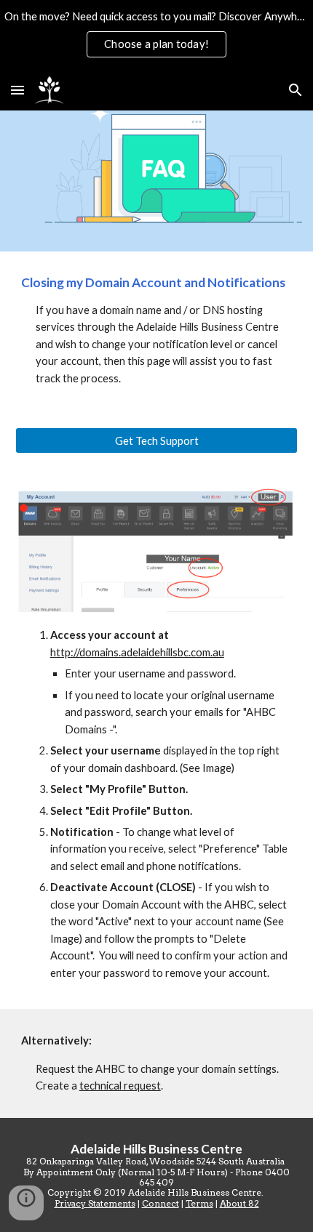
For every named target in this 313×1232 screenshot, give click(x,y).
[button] (17, 90)
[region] (156, 35)
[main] (156, 330)
